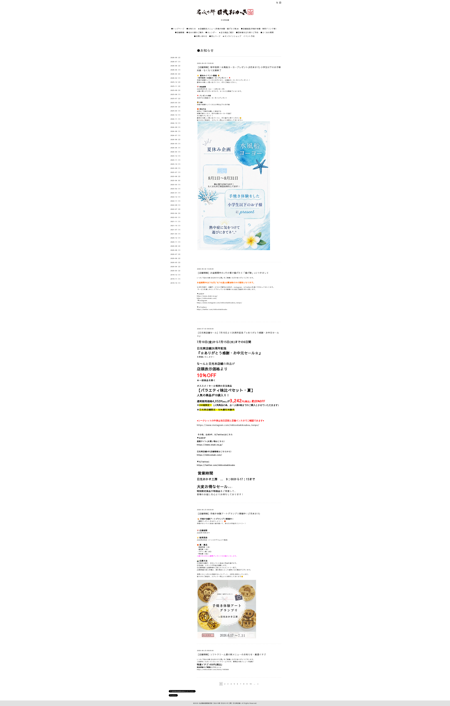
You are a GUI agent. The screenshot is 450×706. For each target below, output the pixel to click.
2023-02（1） (176, 189)
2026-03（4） (176, 74)
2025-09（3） (176, 90)
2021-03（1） (176, 234)
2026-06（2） (176, 66)
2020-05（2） (176, 262)
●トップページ (177, 28)
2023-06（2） (176, 176)
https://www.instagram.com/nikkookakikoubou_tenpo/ (228, 424)
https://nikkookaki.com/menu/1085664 (213, 669)
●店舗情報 (179, 32)
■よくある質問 (267, 32)
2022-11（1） (176, 201)
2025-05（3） (176, 103)
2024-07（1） (176, 135)
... (254, 684)
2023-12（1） (176, 156)
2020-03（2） (176, 271)
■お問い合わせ (200, 36)
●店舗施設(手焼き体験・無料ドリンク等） (259, 28)
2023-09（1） (176, 168)
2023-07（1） (176, 172)
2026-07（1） (176, 62)
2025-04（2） (176, 107)
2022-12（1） (176, 197)
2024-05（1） (176, 144)
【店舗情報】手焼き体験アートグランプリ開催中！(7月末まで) (228, 513)
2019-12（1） (176, 275)
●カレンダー (211, 32)
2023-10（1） (176, 164)
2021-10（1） (176, 225)
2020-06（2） (176, 258)
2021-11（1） (176, 221)
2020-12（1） (176, 238)
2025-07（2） (176, 98)
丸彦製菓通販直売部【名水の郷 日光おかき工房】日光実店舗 (219, 703)
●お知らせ (191, 28)
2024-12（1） (176, 115)
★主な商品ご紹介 (226, 32)
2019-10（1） (176, 283)
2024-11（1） (176, 119)
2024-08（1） (176, 131)
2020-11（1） (176, 242)
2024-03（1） (176, 152)
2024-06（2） (176, 139)
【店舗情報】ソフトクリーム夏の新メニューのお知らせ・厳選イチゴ (231, 654)
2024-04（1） (176, 148)
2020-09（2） (176, 246)
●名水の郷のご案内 (194, 32)
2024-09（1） (176, 127)
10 (251, 684)
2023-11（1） (176, 160)
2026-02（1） (176, 78)
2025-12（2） (176, 82)
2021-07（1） (176, 230)
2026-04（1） (176, 70)
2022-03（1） (176, 217)
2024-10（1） (176, 123)
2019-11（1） (176, 279)
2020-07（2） (176, 254)
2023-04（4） (176, 180)
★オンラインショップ (232, 36)
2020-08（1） (176, 250)
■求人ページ (214, 36)
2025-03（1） (176, 111)
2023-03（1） (176, 184)
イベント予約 (249, 36)
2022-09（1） (176, 205)
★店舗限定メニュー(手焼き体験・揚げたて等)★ (218, 28)
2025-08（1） (176, 94)
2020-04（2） (176, 266)
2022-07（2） (176, 209)
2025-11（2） (176, 86)
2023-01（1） (176, 193)
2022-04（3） (176, 213)
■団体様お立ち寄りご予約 (247, 32)
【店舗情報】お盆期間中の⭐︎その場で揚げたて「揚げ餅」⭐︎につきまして (233, 272)
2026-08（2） (176, 57)
